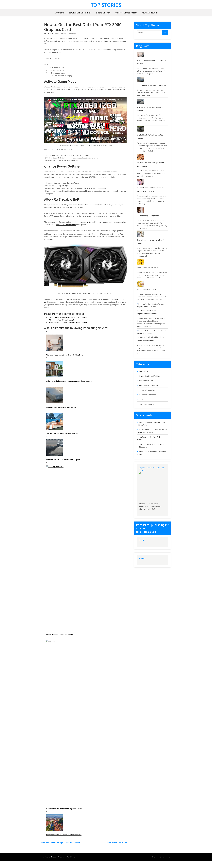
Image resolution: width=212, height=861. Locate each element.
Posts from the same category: (63, 76)
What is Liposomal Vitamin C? (118, 842)
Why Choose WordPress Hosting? (61, 320)
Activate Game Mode (57, 67)
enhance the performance (66, 225)
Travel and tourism (150, 13)
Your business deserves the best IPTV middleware (68, 317)
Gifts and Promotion (147, 390)
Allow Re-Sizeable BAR (57, 73)
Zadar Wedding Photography (148, 215)
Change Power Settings (57, 70)
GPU (88, 222)
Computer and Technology (126, 13)
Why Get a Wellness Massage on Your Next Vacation (60, 842)
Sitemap (142, 558)
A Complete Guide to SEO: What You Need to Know (68, 322)
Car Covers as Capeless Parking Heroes (151, 85)
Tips (141, 399)
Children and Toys (103, 13)
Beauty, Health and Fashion (80, 13)
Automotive (59, 13)
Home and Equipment (147, 395)
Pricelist (142, 540)
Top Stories (106, 4)
